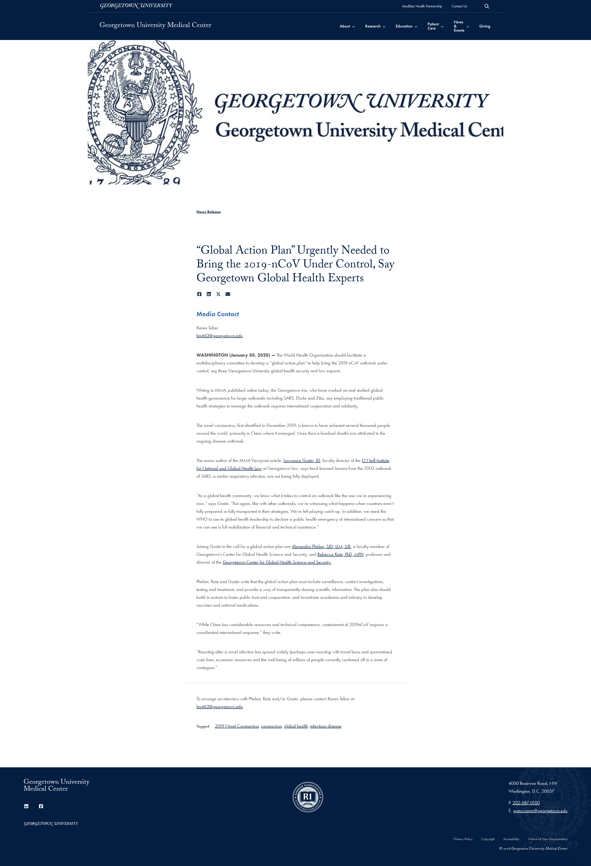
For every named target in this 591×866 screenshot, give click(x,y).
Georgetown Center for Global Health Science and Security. (277, 562)
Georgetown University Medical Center (155, 26)
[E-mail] (228, 294)
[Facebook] (199, 294)
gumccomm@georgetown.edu (540, 811)
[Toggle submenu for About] (353, 26)
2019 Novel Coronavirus (237, 726)
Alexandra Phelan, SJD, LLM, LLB (321, 546)
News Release (208, 211)
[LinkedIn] (209, 294)
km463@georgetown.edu (219, 336)
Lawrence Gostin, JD (301, 460)
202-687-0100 (526, 803)
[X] (218, 294)
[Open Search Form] (486, 6)
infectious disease (325, 726)
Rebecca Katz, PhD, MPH (340, 554)
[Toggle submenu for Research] (384, 26)
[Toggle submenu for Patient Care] (442, 26)
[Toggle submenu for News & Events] (467, 26)
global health (296, 726)
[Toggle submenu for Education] (415, 26)
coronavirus (271, 726)
